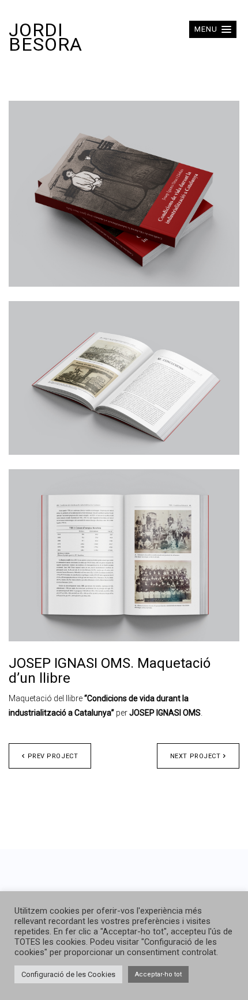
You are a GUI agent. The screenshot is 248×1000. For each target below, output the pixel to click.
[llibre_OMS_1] (124, 194)
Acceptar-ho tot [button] (158, 974)
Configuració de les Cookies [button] (68, 974)
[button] (212, 29)
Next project (195, 756)
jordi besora (45, 37)
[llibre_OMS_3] (124, 555)
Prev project (53, 756)
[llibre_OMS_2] (124, 378)
